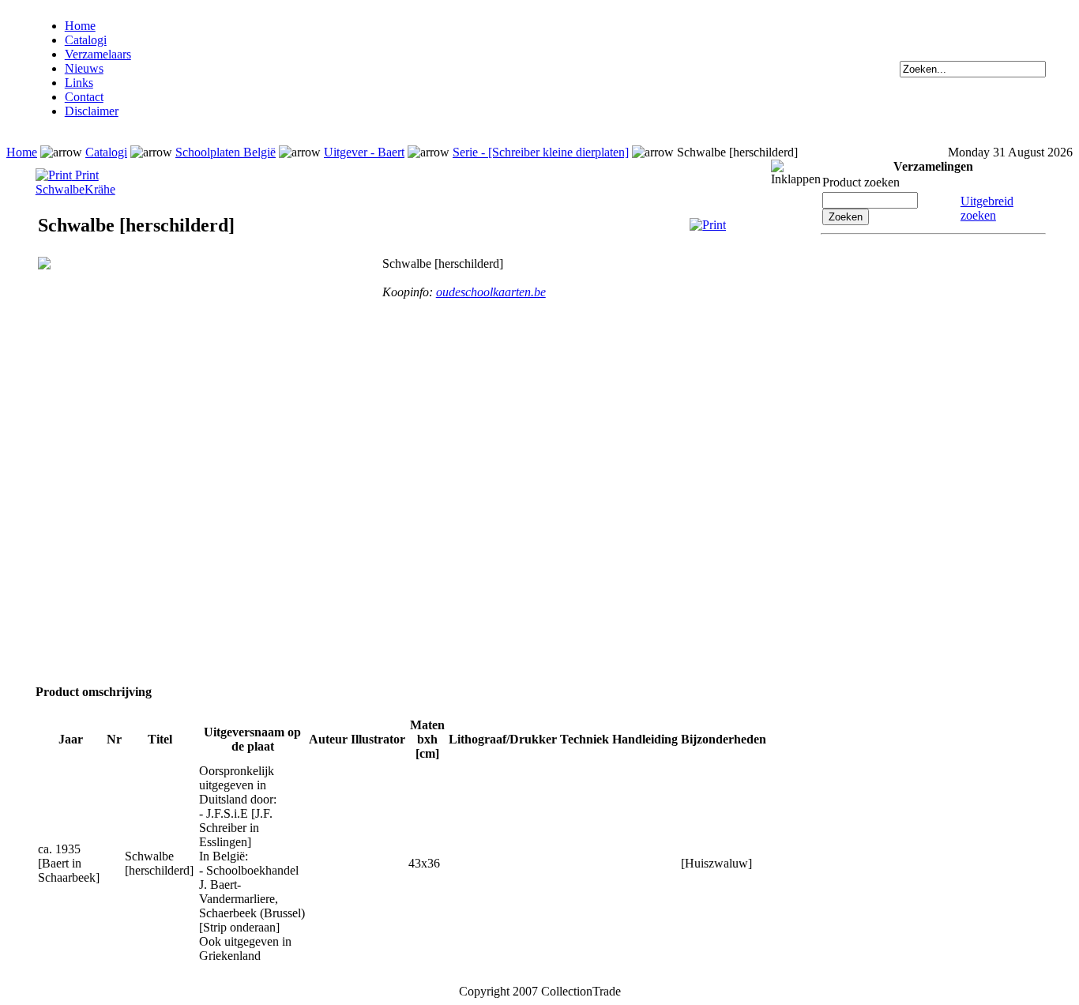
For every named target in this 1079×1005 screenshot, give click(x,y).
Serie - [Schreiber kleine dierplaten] (541, 152)
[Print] (708, 224)
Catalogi (86, 40)
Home (80, 25)
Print (85, 175)
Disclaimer (91, 111)
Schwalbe (60, 189)
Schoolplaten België (225, 152)
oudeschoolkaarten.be (491, 292)
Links (79, 82)
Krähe (100, 189)
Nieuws (84, 68)
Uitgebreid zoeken (987, 208)
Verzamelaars (98, 54)
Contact (84, 97)
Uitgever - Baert (364, 152)
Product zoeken (861, 182)
